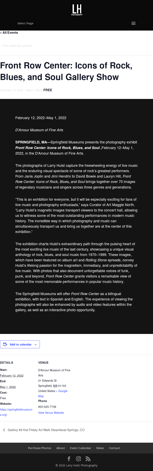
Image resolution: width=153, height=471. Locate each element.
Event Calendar (80, 448)
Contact (114, 448)
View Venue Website (51, 413)
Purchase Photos (39, 448)
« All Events (9, 32)
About (60, 448)
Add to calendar (20, 344)
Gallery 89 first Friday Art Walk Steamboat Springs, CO (45, 430)
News (100, 448)
